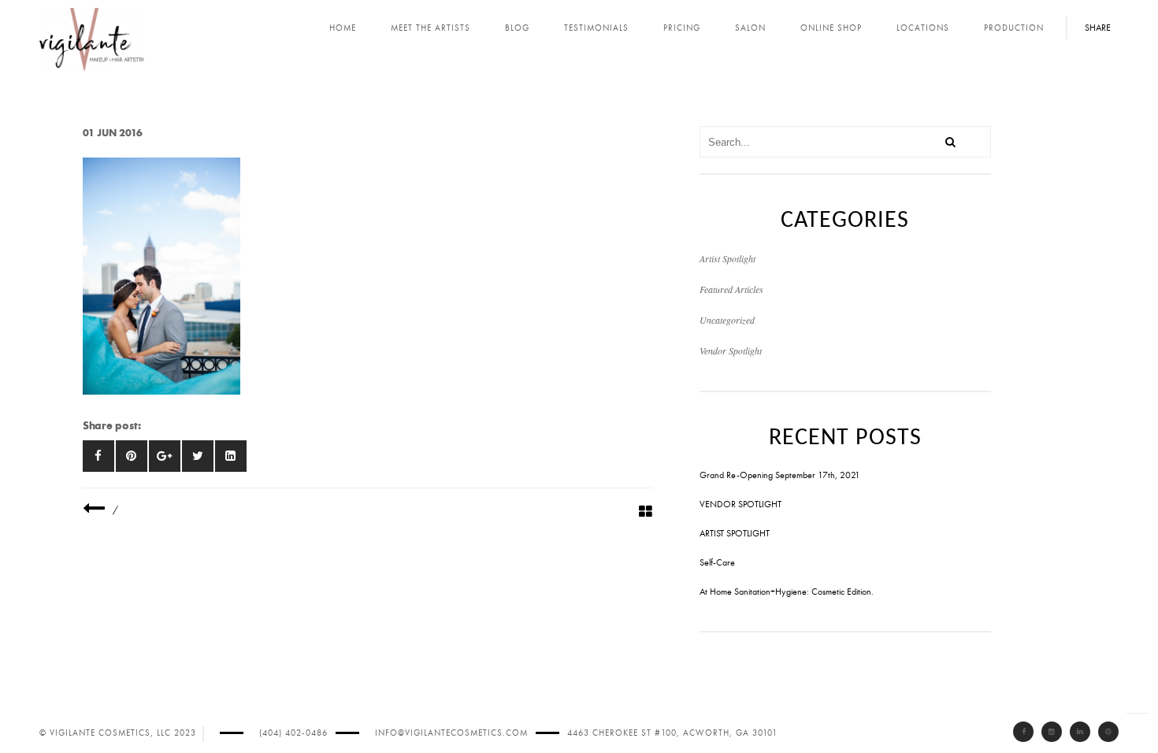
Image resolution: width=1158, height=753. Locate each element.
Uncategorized (727, 319)
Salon (750, 28)
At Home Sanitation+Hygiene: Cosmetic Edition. (787, 591)
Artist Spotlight (727, 258)
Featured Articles (731, 289)
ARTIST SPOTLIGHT (735, 533)
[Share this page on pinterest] (131, 456)
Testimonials (596, 28)
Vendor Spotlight (731, 350)
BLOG (517, 28)
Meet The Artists (430, 28)
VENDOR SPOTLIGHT (740, 504)
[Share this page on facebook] (98, 456)
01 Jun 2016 (113, 132)
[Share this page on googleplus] (164, 456)
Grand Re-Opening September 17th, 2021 (780, 474)
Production (1014, 28)
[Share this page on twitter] (197, 456)
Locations (922, 28)
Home (342, 28)
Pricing (681, 28)
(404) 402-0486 (293, 733)
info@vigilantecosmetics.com (451, 733)
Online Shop (831, 28)
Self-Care (717, 562)
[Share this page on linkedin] (231, 456)
